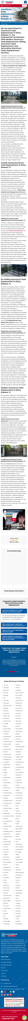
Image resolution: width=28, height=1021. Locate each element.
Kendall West (18, 751)
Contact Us (3, 976)
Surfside (5, 823)
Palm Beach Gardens (20, 787)
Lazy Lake (6, 685)
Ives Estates (18, 698)
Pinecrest (18, 687)
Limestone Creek (7, 749)
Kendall (17, 823)
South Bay (6, 818)
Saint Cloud (18, 908)
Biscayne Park (7, 795)
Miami (17, 867)
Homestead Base (7, 736)
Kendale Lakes (19, 782)
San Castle (6, 810)
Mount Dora (18, 900)
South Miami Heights (20, 746)
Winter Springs (19, 893)
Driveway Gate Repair (6, 965)
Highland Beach (7, 813)
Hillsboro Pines (7, 715)
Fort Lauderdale (19, 862)
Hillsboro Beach (7, 764)
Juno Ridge (6, 723)
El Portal (5, 780)
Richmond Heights (7, 862)
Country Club (18, 780)
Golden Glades (19, 731)
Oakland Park (18, 775)
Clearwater (18, 921)
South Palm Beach (7, 754)
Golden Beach (7, 731)
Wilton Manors (7, 887)
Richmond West (19, 749)
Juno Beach (6, 805)
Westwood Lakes (7, 870)
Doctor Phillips (19, 890)
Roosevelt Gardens (8, 793)
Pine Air (5, 775)
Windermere (18, 877)
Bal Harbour (6, 790)
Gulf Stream (6, 733)
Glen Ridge (6, 695)
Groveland (18, 911)
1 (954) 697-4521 (7, 983)
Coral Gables (18, 777)
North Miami (18, 800)
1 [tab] (11, 671)
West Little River (19, 728)
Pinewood (18, 685)
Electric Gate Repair (5, 959)
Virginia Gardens (7, 777)
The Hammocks (19, 798)
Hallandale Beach (19, 757)
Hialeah (17, 864)
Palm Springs (18, 705)
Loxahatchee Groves (8, 800)
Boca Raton (18, 839)
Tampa (17, 918)
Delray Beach (19, 813)
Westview (6, 864)
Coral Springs (18, 852)
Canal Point (6, 710)
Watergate (6, 798)
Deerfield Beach (19, 828)
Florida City (6, 872)
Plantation (18, 834)
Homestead (18, 816)
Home (2, 22)
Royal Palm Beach (20, 762)
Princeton (18, 726)
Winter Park (18, 870)
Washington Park (7, 759)
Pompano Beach (19, 849)
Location (3, 973)
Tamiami (18, 785)
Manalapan (6, 708)
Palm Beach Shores (8, 741)
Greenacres (18, 764)
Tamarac (18, 810)
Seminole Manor (7, 782)
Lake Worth (18, 754)
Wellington (18, 803)
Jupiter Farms (6, 885)
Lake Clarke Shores (8, 803)
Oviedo (17, 882)
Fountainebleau (19, 793)
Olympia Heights (7, 900)
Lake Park (6, 846)
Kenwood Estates (7, 744)
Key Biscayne (6, 890)
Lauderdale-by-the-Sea (8, 831)
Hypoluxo (6, 785)
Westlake (5, 751)
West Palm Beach (19, 846)
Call (24, 5)
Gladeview (6, 893)
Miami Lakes (18, 721)
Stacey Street (6, 713)
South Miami (6, 877)
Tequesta (6, 828)
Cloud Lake (6, 692)
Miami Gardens (19, 844)
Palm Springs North (8, 821)
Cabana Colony (7, 787)
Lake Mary (18, 885)
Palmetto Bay (19, 703)
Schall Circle (6, 746)
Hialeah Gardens (19, 700)
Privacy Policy (4, 970)
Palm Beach (6, 852)
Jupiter (17, 808)
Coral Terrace (19, 708)
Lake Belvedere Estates (8, 816)
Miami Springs (7, 898)
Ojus (5, 916)
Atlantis (5, 769)
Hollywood (18, 857)
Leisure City (18, 713)
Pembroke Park (7, 834)
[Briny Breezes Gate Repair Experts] (7, 2)
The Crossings (19, 695)
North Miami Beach (20, 767)
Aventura (18, 744)
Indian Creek (6, 690)
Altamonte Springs (20, 872)
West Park (6, 903)
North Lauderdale (19, 772)
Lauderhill (18, 821)
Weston (17, 818)
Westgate (6, 854)
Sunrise (17, 836)
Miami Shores (6, 859)
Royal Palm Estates (8, 808)
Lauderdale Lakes (19, 741)
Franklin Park (6, 739)
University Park (19, 710)
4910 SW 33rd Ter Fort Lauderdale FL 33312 (13, 989)
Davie (17, 841)
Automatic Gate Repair (6, 962)
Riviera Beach (19, 736)
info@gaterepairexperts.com (10, 986)
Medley (5, 726)
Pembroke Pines (19, 859)
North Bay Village (7, 841)
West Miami (6, 849)
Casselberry (18, 905)
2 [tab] (16, 671)
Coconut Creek (19, 795)
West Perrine (6, 857)
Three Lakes (6, 905)
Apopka (17, 895)
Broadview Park (7, 844)
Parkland (18, 733)
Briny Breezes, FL (6, 5)
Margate (17, 790)
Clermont (18, 880)
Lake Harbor (6, 687)
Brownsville (6, 918)
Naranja (5, 875)
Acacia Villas (6, 700)
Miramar (17, 854)
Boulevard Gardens (8, 757)
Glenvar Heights (7, 921)
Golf (4, 698)
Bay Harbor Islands (8, 826)
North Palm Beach (7, 895)
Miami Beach (18, 831)
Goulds (5, 880)
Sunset (5, 911)
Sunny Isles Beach (20, 692)
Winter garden (19, 875)
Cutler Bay (18, 769)
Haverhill (5, 772)
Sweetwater (18, 690)
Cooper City (18, 739)
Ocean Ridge (6, 762)
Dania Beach (18, 723)
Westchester (18, 718)
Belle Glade (18, 715)
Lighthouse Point (7, 867)
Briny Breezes (8, 22)
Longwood (18, 903)
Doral (17, 805)
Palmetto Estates (7, 908)
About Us (3, 967)
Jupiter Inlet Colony (8, 705)
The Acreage (18, 759)
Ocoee (17, 898)
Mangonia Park (7, 767)
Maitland (18, 887)
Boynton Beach (19, 826)
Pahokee (5, 839)
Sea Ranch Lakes (7, 721)
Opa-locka (6, 913)
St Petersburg (19, 923)
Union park (18, 913)
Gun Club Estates (7, 728)
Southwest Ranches (8, 836)
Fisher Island (6, 703)
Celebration (18, 916)
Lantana (5, 882)
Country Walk (6, 923)
